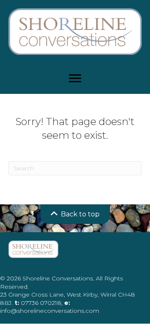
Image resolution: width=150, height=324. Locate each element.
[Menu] (75, 78)
